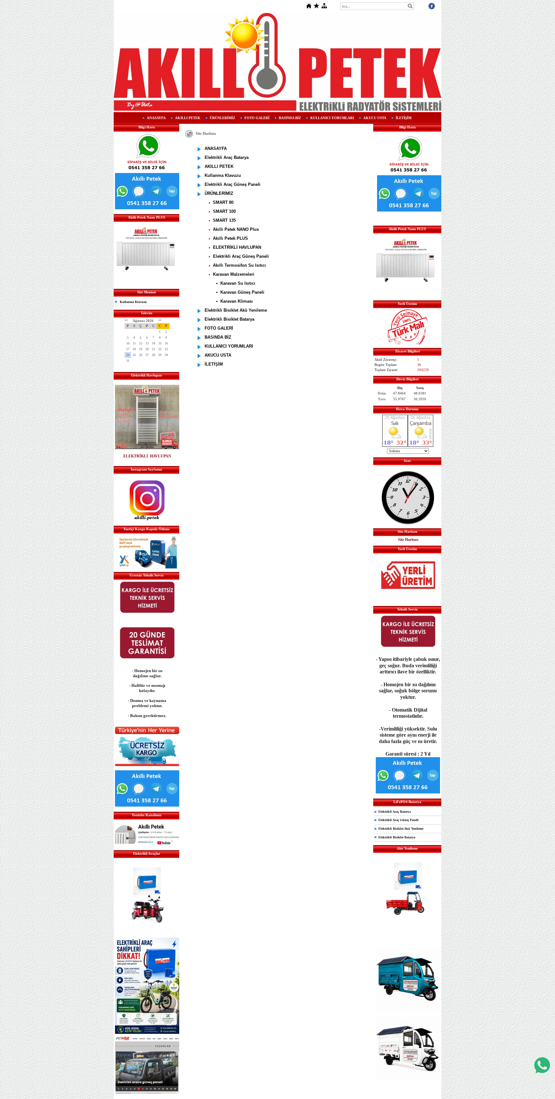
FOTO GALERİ (256, 118)
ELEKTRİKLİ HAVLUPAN (147, 456)
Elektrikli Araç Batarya (394, 811)
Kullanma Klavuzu (133, 302)
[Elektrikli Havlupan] (147, 448)
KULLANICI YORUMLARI (332, 118)
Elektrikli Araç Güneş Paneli (398, 820)
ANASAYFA (156, 118)
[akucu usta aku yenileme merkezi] (147, 891)
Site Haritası (408, 539)
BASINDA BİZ (290, 118)
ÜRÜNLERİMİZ (222, 118)
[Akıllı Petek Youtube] (147, 844)
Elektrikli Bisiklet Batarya (396, 837)
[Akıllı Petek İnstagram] (147, 519)
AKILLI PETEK (187, 118)
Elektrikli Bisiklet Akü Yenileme (400, 828)
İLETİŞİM (403, 118)
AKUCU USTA (374, 118)
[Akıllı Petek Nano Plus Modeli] (145, 283)
